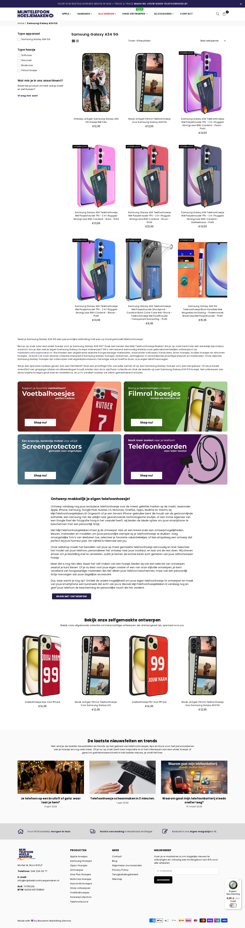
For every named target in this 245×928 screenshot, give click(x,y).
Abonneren (163, 879)
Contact (117, 856)
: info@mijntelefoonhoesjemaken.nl (38, 878)
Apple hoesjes (79, 856)
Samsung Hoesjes (81, 861)
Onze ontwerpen (80, 888)
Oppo (139, 510)
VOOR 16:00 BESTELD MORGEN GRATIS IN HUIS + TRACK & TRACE (123, 3)
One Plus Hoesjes (80, 874)
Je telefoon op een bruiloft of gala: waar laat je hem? (51, 800)
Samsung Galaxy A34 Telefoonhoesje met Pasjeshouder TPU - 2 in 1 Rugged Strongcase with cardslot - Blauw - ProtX (96, 311)
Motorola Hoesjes (80, 879)
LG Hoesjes (76, 870)
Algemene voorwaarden (127, 865)
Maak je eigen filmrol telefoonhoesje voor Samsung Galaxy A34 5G (149, 120)
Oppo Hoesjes (79, 865)
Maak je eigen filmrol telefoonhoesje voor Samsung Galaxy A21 (96, 703)
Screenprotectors (81, 897)
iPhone (63, 510)
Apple (54, 510)
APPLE (65, 13)
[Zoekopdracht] (218, 14)
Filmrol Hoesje (29, 70)
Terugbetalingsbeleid (125, 874)
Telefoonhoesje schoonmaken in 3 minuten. (122, 798)
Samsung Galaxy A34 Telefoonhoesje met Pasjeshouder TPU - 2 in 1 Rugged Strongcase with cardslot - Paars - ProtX (202, 123)
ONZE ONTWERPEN (134, 12)
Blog (114, 861)
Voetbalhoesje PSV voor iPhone (149, 701)
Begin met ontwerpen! (71, 596)
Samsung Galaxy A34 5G (35, 39)
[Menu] (239, 881)
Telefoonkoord (79, 901)
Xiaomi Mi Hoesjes (81, 883)
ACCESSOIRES (163, 13)
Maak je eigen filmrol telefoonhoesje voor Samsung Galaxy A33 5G (202, 703)
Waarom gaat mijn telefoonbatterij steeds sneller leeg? (194, 800)
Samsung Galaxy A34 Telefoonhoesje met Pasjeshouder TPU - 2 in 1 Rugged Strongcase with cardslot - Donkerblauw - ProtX (202, 217)
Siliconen (26, 60)
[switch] (233, 905)
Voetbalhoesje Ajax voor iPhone (42, 701)
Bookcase (27, 65)
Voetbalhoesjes (79, 892)
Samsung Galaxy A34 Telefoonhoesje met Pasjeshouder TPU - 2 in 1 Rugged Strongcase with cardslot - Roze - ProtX (96, 215)
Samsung (75, 510)
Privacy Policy (120, 870)
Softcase (26, 55)
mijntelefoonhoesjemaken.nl (35, 352)
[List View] (77, 40)
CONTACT (186, 13)
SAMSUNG (83, 13)
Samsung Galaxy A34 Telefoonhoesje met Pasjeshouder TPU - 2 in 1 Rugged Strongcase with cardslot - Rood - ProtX (149, 217)
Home (21, 23)
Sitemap (117, 879)
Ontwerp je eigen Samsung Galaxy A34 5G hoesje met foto (96, 120)
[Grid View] (73, 40)
